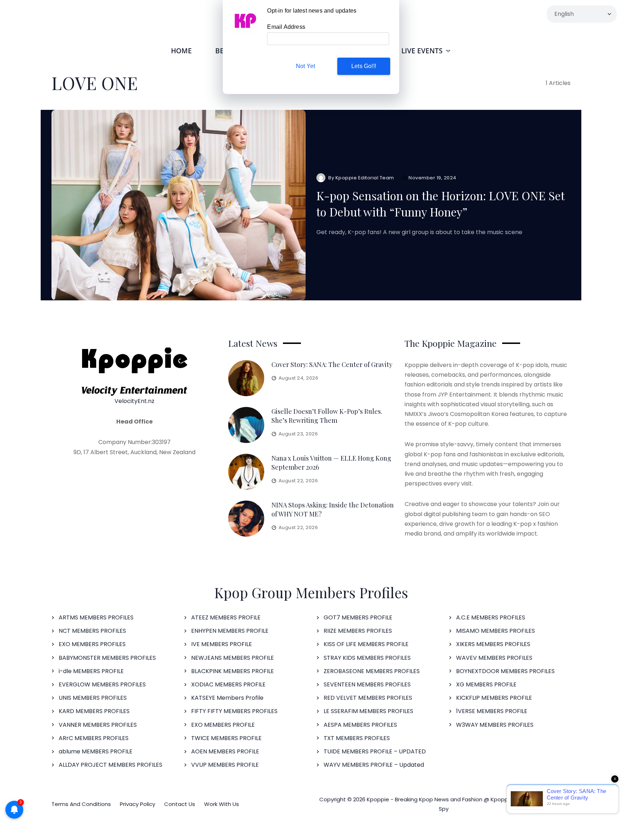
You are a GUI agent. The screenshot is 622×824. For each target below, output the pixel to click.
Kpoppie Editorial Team (364, 177)
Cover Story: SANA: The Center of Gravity (331, 364)
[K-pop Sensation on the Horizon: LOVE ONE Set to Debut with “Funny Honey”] (178, 205)
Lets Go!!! (363, 66)
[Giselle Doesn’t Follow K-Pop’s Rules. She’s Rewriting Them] (246, 425)
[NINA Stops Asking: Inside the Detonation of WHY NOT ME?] (246, 519)
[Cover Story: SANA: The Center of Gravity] (246, 378)
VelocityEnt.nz (134, 401)
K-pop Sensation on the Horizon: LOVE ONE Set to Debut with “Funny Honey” (440, 203)
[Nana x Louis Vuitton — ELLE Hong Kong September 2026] (246, 472)
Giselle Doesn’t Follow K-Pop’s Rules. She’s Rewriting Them (326, 416)
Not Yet (305, 66)
